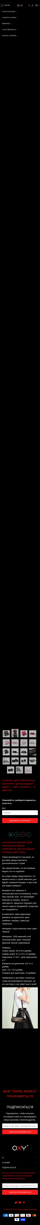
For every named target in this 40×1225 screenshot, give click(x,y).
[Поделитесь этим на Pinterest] (22, 834)
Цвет (4, 808)
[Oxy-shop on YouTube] (20, 1203)
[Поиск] (29, 5)
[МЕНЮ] (1, 5)
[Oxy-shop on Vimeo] (24, 1203)
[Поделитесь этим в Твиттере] (10, 834)
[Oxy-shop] (20, 5)
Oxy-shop (13, 1209)
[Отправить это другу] (28, 834)
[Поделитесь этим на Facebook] (16, 834)
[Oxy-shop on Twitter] (16, 1203)
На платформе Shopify (27, 1209)
